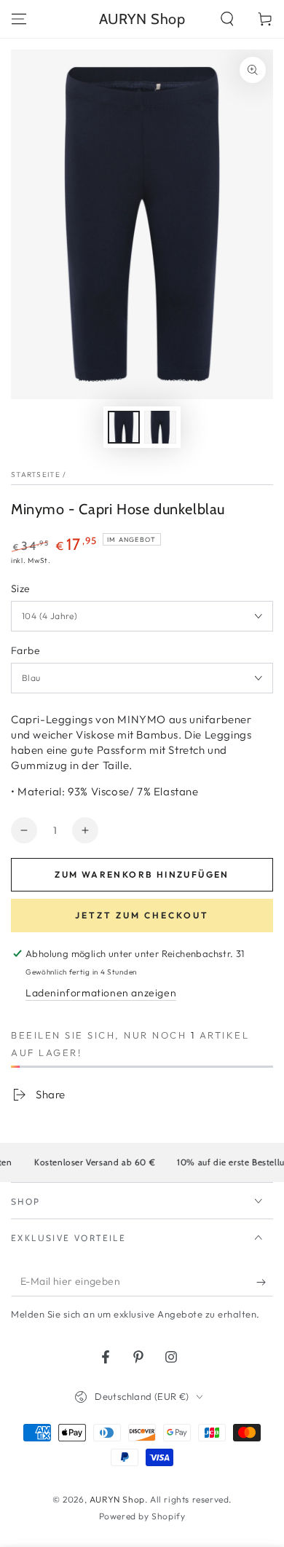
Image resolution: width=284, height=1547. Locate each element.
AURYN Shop (117, 1499)
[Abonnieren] (264, 1282)
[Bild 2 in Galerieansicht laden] (160, 427)
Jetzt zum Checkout (142, 915)
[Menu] (19, 19)
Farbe (25, 650)
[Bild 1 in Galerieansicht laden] (124, 427)
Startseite (35, 474)
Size (21, 588)
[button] (227, 19)
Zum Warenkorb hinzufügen (142, 874)
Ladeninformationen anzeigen (100, 992)
